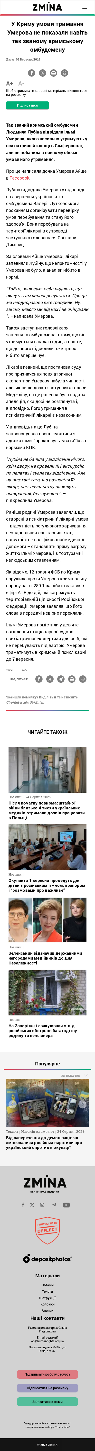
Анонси (48, 1310)
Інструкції (47, 1297)
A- (21, 83)
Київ (24, 670)
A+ (9, 83)
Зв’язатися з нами (47, 1401)
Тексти (47, 1291)
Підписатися (27, 105)
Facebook (19, 178)
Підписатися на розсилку (47, 1388)
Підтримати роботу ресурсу (47, 1374)
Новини (47, 1285)
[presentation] (13, 1104)
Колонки (47, 1304)
